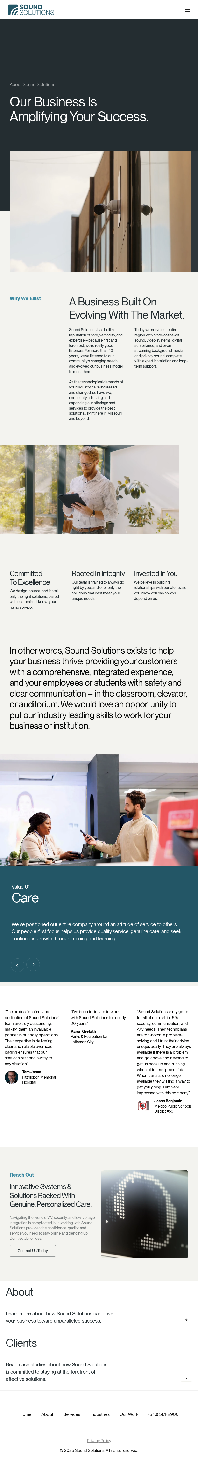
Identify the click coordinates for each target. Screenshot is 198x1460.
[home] (31, 9)
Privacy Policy (99, 1440)
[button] (187, 10)
